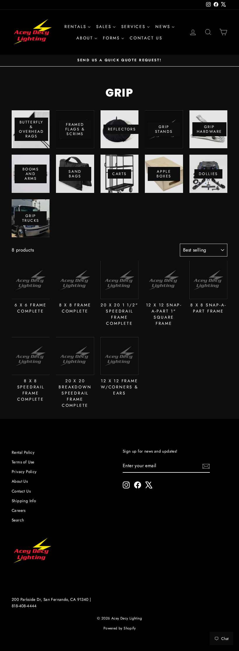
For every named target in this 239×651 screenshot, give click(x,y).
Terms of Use (23, 462)
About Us (20, 481)
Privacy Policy (24, 471)
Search (18, 520)
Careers (19, 510)
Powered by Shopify (119, 628)
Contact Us (21, 491)
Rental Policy (23, 452)
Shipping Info (24, 501)
